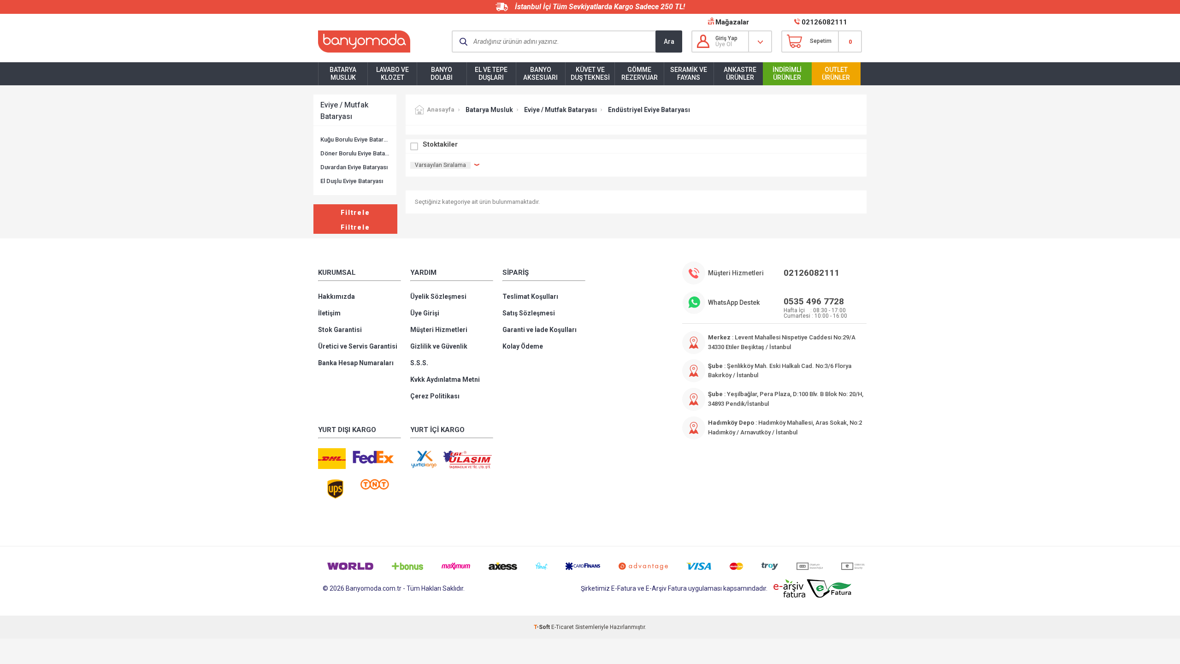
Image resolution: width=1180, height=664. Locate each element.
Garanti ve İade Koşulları (539, 329)
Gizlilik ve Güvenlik (438, 346)
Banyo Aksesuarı (540, 73)
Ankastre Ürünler (740, 73)
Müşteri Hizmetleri (438, 329)
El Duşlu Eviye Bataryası (351, 181)
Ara (669, 41)
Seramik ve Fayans (688, 73)
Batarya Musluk (343, 73)
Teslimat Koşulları (530, 296)
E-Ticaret (562, 627)
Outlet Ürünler (836, 73)
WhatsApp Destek (734, 302)
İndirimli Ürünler (787, 73)
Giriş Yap (726, 38)
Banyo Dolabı (442, 73)
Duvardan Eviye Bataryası (354, 167)
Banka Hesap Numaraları (356, 363)
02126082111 (824, 22)
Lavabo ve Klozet (392, 73)
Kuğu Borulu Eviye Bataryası (354, 139)
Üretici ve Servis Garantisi (357, 346)
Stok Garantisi (340, 329)
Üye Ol (723, 44)
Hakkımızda (336, 296)
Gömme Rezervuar (639, 73)
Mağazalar (732, 22)
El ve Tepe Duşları (491, 73)
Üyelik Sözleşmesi (438, 296)
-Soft (542, 627)
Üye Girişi (424, 313)
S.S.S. (419, 363)
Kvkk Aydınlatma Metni (445, 379)
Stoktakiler (440, 144)
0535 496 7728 (814, 301)
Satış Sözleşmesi (528, 313)
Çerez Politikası (435, 396)
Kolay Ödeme (522, 346)
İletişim (329, 313)
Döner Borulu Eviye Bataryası (354, 153)
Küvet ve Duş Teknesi (590, 73)
